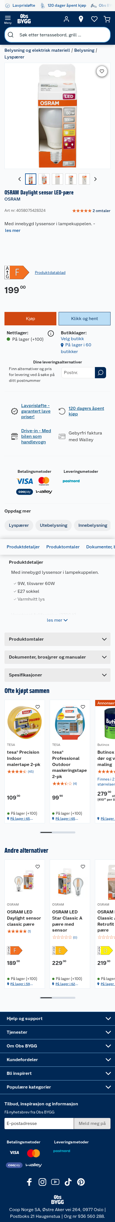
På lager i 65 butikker (20, 819)
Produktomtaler (63, 546)
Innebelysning (92, 525)
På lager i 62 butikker (65, 984)
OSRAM (12, 199)
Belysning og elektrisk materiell (37, 50)
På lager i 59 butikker (20, 984)
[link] (91, 211)
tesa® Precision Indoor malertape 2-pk (23, 758)
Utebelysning (53, 525)
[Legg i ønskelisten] (102, 71)
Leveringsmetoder (81, 471)
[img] (24, 772)
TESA (11, 745)
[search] (10, 34)
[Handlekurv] (107, 19)
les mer (12, 230)
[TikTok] (68, 1182)
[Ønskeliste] (94, 19)
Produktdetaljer (23, 546)
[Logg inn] (66, 19)
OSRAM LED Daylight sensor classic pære (24, 918)
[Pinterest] (81, 1182)
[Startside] (37, 19)
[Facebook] (29, 1182)
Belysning (84, 50)
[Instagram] (42, 1182)
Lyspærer (14, 57)
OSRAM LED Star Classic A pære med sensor (67, 921)
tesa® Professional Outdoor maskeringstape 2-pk (69, 764)
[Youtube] (55, 1182)
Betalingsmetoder (34, 471)
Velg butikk (72, 338)
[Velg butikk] (81, 19)
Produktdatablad (50, 272)
